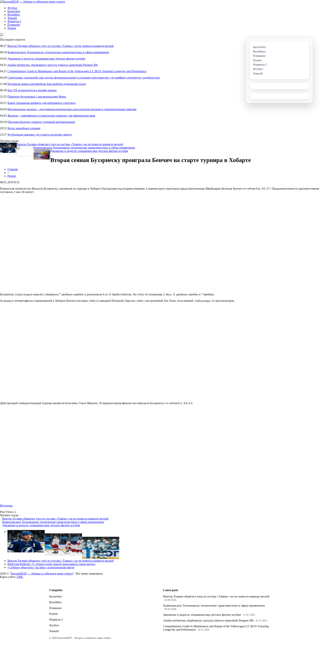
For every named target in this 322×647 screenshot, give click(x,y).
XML (20, 576)
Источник (6, 505)
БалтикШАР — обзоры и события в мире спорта (42, 573)
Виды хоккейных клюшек (23, 128)
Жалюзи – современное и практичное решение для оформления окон (51, 115)
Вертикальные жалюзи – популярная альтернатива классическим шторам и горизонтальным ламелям (71, 109)
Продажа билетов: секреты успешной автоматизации (41, 121)
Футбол (12, 7)
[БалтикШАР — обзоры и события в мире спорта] (32, 1)
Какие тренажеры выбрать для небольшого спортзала (41, 102)
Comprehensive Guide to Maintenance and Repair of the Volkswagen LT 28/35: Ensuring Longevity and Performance (76, 71)
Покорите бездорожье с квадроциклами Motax (36, 96)
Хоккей (12, 18)
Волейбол (13, 14)
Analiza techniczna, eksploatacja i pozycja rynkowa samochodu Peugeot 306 (52, 64)
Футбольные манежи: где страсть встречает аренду (39, 134)
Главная (12, 169)
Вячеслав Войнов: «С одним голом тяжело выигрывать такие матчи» (51, 564)
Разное (11, 28)
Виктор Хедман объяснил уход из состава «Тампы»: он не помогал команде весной (60, 45)
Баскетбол (13, 11)
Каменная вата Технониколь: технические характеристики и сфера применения (58, 52)
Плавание (13, 24)
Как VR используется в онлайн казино (32, 90)
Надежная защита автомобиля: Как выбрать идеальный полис (46, 83)
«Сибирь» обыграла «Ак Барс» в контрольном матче (40, 567)
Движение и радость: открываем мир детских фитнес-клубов (46, 58)
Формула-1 (14, 21)
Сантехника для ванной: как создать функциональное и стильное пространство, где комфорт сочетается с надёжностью (83, 77)
